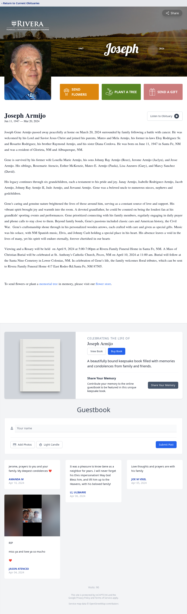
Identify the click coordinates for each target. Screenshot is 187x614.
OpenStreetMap (97, 603)
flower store (103, 283)
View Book (96, 351)
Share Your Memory (163, 385)
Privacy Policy (83, 597)
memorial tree (48, 283)
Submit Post (166, 444)
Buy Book (116, 351)
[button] (32, 515)
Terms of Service (103, 597)
